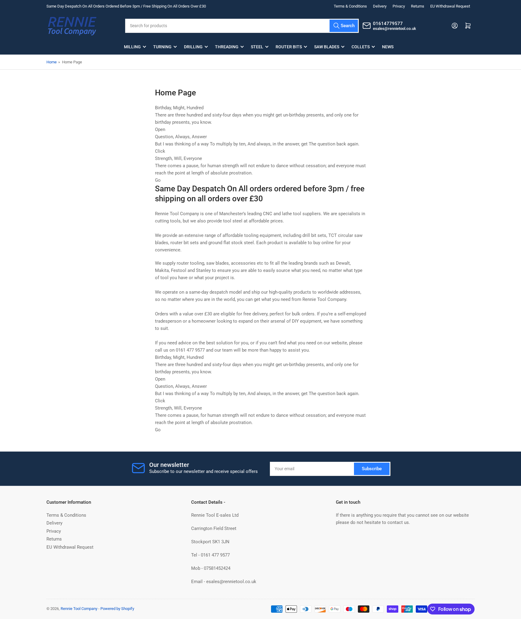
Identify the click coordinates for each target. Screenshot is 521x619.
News (387, 46)
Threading (226, 46)
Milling (132, 46)
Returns (417, 6)
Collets (361, 46)
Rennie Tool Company (79, 608)
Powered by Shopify (117, 608)
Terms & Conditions (350, 6)
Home (51, 62)
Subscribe (372, 468)
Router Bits (289, 46)
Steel (257, 46)
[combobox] (241, 26)
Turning (162, 46)
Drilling (193, 46)
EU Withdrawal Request (450, 6)
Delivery (380, 6)
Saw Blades (326, 46)
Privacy (399, 6)
